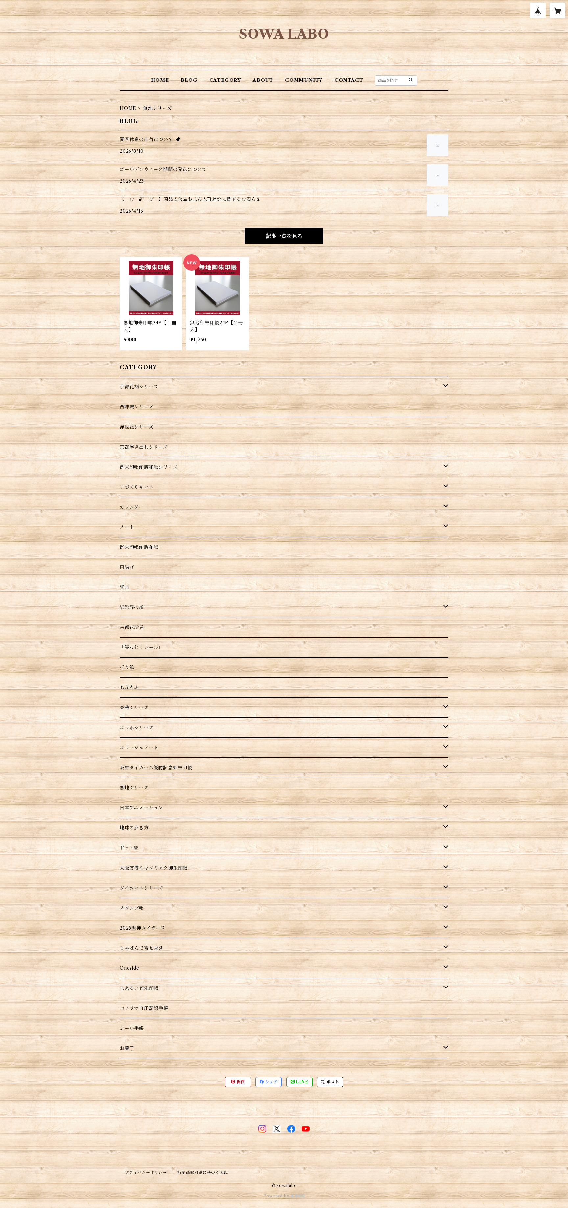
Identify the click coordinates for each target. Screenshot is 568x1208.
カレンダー (132, 507)
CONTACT (348, 80)
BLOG (189, 80)
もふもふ (129, 687)
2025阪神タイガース (142, 928)
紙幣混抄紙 (132, 607)
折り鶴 (127, 667)
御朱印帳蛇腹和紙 (139, 547)
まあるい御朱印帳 (139, 988)
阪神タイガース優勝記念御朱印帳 (156, 768)
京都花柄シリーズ (139, 387)
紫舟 (125, 587)
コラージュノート (139, 748)
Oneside (129, 968)
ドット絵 (129, 848)
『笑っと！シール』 (141, 647)
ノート (127, 527)
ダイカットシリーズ (141, 888)
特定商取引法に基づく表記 (203, 1172)
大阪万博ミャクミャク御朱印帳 (154, 868)
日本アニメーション (141, 808)
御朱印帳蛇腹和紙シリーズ (149, 467)
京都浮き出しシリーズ (144, 447)
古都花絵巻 (132, 627)
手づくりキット (137, 487)
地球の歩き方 (134, 828)
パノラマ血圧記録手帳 (144, 1008)
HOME (160, 80)
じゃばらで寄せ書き (141, 948)
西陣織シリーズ (137, 407)
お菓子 (127, 1048)
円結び (127, 567)
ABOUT (263, 80)
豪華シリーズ (134, 707)
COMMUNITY (303, 80)
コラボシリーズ (137, 728)
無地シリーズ (134, 788)
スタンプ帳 (132, 908)
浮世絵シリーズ (137, 427)
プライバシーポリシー (146, 1172)
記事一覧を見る (284, 236)
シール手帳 (132, 1028)
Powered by (277, 1196)
